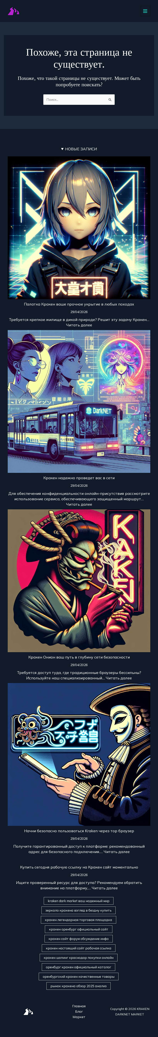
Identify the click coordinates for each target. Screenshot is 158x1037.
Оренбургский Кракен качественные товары (78, 976)
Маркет (79, 1017)
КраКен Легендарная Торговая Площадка (78, 920)
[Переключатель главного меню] (145, 11)
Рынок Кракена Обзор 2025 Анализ (78, 986)
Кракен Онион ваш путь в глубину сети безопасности (79, 657)
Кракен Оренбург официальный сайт (78, 929)
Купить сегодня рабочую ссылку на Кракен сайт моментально (79, 867)
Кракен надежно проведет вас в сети (79, 477)
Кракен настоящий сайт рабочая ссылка (78, 948)
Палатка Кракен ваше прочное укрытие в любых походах (79, 304)
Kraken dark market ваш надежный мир (78, 901)
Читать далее (79, 325)
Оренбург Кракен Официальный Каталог (78, 967)
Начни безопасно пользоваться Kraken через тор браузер (79, 830)
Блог (79, 1011)
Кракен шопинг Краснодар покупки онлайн (78, 958)
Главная (79, 1006)
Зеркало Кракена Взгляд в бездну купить (78, 910)
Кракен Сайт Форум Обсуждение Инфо (79, 939)
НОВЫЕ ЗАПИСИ (81, 148)
